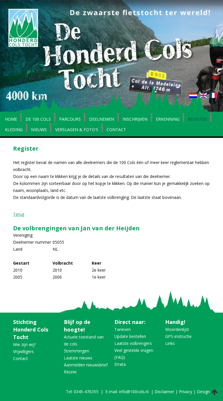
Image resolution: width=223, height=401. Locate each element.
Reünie (70, 372)
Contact (116, 130)
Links (170, 343)
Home (11, 119)
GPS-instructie (178, 336)
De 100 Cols (38, 119)
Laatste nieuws (78, 358)
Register (197, 119)
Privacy (185, 391)
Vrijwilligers (23, 351)
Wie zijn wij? (24, 344)
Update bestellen (130, 336)
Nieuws (39, 130)
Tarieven (122, 329)
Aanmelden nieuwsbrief (86, 365)
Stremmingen (76, 351)
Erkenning (167, 119)
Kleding (14, 130)
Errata (120, 364)
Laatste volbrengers (133, 343)
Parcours (70, 119)
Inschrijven (135, 119)
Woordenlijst (177, 329)
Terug (18, 214)
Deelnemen (101, 119)
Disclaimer (164, 391)
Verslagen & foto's (76, 130)
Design (203, 391)
